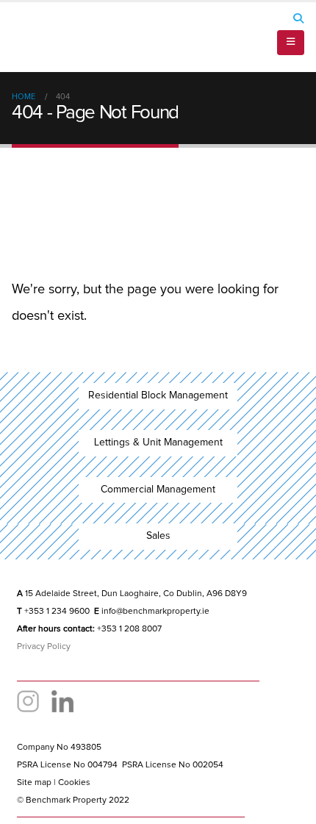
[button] (298, 18)
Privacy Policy (44, 646)
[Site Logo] (52, 37)
